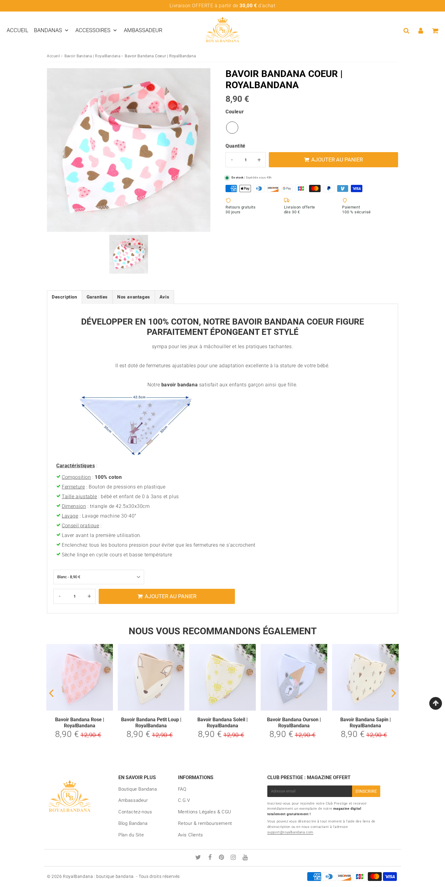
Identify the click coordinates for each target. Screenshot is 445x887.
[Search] (406, 30)
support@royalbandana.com (290, 832)
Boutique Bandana (137, 789)
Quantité (236, 146)
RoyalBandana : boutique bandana (98, 876)
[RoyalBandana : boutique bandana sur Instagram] (234, 858)
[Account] (420, 30)
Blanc (232, 128)
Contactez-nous (135, 812)
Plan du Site (131, 835)
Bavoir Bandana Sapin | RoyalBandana (365, 722)
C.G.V (184, 800)
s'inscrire (366, 791)
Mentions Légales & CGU (204, 812)
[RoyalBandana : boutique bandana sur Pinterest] (222, 858)
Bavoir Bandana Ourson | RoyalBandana (294, 722)
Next (394, 692)
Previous (51, 692)
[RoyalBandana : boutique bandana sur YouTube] (245, 858)
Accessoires (92, 30)
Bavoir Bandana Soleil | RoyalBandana (222, 722)
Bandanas (48, 30)
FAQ (182, 789)
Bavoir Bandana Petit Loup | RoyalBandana (151, 722)
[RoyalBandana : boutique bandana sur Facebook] (211, 858)
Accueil (17, 30)
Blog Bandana (132, 823)
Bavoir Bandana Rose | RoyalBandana (79, 722)
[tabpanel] (129, 254)
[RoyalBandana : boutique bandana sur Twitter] (199, 858)
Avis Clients (190, 835)
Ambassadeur (143, 30)
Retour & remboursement (205, 823)
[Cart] (435, 30)
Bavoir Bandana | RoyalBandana (92, 56)
